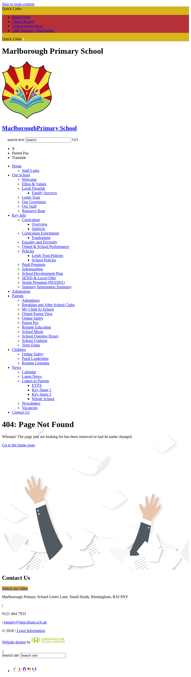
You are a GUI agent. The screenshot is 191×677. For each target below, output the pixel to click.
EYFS (37, 385)
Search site (10, 655)
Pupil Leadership (35, 358)
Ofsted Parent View (27, 26)
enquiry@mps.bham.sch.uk (25, 622)
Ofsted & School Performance (45, 246)
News (16, 367)
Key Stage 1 (41, 390)
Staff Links (30, 170)
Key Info (19, 215)
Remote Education (36, 327)
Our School (21, 175)
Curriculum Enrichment (40, 233)
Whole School (43, 399)
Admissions (21, 291)
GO (75, 140)
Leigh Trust (31, 197)
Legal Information (31, 631)
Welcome (29, 179)
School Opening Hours (40, 336)
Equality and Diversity (39, 242)
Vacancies (30, 408)
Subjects (38, 229)
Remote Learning (35, 363)
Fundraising (41, 238)
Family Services (44, 193)
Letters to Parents (35, 381)
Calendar (29, 372)
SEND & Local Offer (39, 278)
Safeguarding (32, 269)
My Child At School (38, 309)
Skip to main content (18, 4)
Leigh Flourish (33, 188)
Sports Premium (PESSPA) (43, 282)
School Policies (44, 260)
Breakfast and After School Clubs (48, 305)
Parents (17, 296)
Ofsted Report (23, 21)
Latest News (32, 376)
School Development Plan (42, 273)
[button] (23, 38)
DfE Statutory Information (33, 30)
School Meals (32, 332)
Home (17, 166)
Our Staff (29, 206)
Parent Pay (30, 323)
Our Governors (34, 202)
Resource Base (33, 211)
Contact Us (21, 412)
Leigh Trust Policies (47, 255)
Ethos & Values (34, 184)
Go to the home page (18, 445)
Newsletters (31, 403)
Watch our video (15, 588)
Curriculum (31, 220)
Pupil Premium (33, 264)
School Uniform (34, 340)
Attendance (31, 300)
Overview (40, 224)
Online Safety (33, 318)
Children (19, 349)
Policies (28, 251)
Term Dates (31, 345)
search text (15, 140)
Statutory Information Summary (47, 287)
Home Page (21, 17)
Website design (14, 642)
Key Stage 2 (41, 394)
